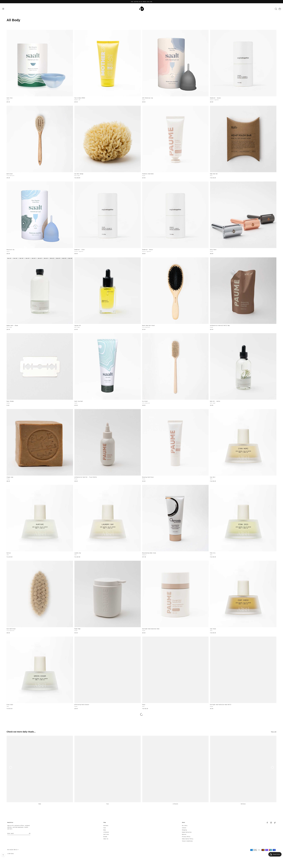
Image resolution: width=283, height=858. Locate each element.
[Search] (276, 9)
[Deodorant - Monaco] (175, 215)
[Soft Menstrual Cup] (175, 63)
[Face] (107, 769)
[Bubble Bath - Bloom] (40, 290)
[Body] (40, 769)
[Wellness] (243, 769)
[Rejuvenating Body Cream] (175, 518)
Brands (105, 836)
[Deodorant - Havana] (243, 63)
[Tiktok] (275, 822)
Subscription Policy (187, 838)
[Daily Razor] (243, 215)
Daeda (12, 853)
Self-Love (106, 834)
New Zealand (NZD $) (12, 849)
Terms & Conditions (187, 841)
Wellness (243, 803)
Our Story (184, 825)
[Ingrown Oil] (107, 290)
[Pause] (175, 670)
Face (107, 803)
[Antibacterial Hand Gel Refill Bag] (243, 290)
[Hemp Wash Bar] (243, 139)
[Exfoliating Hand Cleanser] (107, 670)
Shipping (184, 830)
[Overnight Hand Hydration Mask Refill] (243, 670)
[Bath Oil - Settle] (243, 366)
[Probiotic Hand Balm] (175, 139)
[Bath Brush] (40, 139)
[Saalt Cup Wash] (107, 366)
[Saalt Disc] (40, 63)
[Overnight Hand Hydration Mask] (175, 594)
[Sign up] (29, 833)
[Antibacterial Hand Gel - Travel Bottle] (107, 442)
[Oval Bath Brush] (40, 594)
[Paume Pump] (107, 594)
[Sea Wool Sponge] (107, 139)
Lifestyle (175, 803)
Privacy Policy (186, 836)
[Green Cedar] (40, 670)
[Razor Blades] (40, 366)
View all (273, 731)
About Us (105, 838)
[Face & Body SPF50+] (107, 63)
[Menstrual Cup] (40, 215)
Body (40, 803)
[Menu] (3, 8)
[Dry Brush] (175, 366)
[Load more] (141, 714)
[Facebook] (267, 822)
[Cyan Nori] (243, 442)
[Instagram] (271, 822)
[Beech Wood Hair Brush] (175, 290)
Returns (184, 834)
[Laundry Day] (107, 518)
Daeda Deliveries (186, 832)
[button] (10, 767)
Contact (184, 827)
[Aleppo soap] (40, 442)
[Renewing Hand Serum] (175, 442)
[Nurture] (40, 518)
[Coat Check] (243, 594)
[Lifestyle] (175, 769)
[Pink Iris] (243, 518)
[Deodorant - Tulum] (107, 215)
